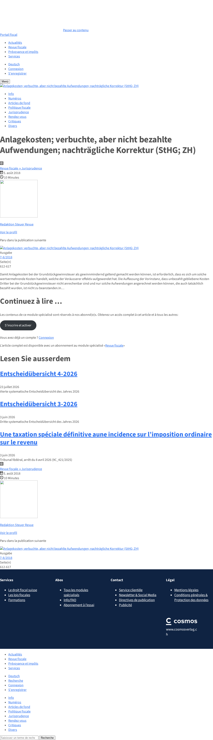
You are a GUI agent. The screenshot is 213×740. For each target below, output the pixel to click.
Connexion (16, 69)
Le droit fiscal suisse (22, 590)
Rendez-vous (17, 116)
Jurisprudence (18, 112)
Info (11, 94)
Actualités (15, 42)
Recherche (15, 680)
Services (14, 56)
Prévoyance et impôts (23, 52)
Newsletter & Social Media (137, 595)
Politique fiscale (19, 107)
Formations (16, 600)
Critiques (14, 121)
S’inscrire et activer (18, 325)
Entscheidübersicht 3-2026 (38, 404)
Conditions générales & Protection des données (191, 598)
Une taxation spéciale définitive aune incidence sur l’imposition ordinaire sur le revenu (106, 438)
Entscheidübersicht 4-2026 (38, 374)
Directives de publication (137, 600)
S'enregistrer (17, 73)
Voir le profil (8, 232)
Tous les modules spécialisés (76, 593)
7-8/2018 (6, 257)
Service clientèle (130, 590)
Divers (12, 126)
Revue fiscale (17, 47)
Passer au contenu (76, 30)
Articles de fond (19, 103)
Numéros (14, 98)
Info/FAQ (70, 600)
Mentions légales (186, 590)
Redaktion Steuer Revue (16, 224)
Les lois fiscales (19, 595)
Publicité (125, 605)
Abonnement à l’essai (79, 605)
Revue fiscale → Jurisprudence (21, 168)
